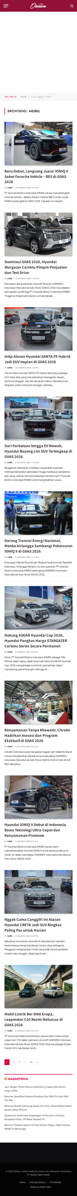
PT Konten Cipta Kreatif (38, 1174)
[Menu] (6, 6)
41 (31, 1062)
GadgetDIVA (18, 1079)
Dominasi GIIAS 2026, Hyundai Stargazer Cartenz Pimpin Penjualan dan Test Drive (35, 267)
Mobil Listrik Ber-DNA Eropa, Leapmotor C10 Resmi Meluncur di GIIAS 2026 (33, 1019)
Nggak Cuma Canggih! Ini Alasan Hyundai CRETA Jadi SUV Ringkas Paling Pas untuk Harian (33, 925)
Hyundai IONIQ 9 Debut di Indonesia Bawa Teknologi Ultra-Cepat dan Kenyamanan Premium (35, 830)
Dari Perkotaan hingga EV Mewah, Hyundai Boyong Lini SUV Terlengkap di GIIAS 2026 (38, 451)
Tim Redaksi (55, 1182)
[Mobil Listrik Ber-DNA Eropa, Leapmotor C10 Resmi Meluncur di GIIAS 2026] (38, 986)
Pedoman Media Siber (40, 1186)
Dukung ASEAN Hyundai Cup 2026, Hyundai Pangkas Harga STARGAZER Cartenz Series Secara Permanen (35, 640)
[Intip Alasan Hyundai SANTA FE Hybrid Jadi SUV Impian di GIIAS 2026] (38, 329)
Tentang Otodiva (37, 1182)
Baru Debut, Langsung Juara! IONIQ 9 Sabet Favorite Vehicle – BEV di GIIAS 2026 (36, 176)
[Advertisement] (38, 52)
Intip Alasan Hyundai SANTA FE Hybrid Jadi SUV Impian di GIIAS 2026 (37, 359)
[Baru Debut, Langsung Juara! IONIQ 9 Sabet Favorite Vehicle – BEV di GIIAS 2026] (38, 143)
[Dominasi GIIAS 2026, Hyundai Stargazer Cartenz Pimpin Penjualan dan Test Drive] (38, 234)
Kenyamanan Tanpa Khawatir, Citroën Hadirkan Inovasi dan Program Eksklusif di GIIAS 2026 (37, 735)
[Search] (71, 6)
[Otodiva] (38, 6)
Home (22, 1182)
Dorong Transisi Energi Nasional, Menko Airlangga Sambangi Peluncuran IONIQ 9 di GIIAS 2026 (38, 546)
